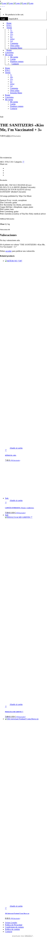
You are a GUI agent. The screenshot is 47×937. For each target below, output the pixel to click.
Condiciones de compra (14, 927)
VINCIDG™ (28, 936)
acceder (9, 251)
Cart (3, 19)
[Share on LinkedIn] (6, 173)
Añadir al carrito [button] (16, 448)
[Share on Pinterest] (6, 175)
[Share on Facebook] (6, 168)
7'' (23, 162)
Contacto (8, 932)
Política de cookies (12, 929)
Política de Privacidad (13, 925)
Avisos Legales (11, 923)
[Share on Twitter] (6, 171)
